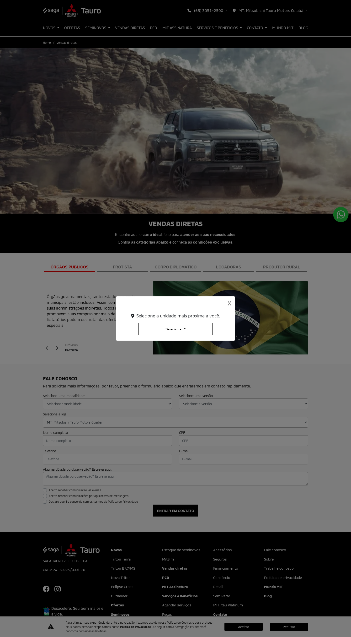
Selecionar (174, 329)
